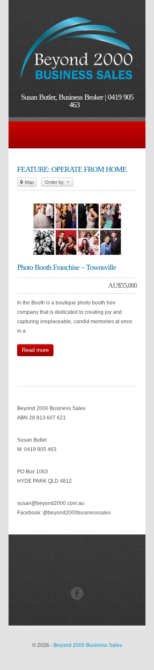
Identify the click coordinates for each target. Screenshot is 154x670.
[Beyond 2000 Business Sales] (77, 83)
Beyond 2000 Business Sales (87, 645)
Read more (35, 350)
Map (29, 182)
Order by (55, 182)
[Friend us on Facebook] (77, 598)
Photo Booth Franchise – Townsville (66, 267)
